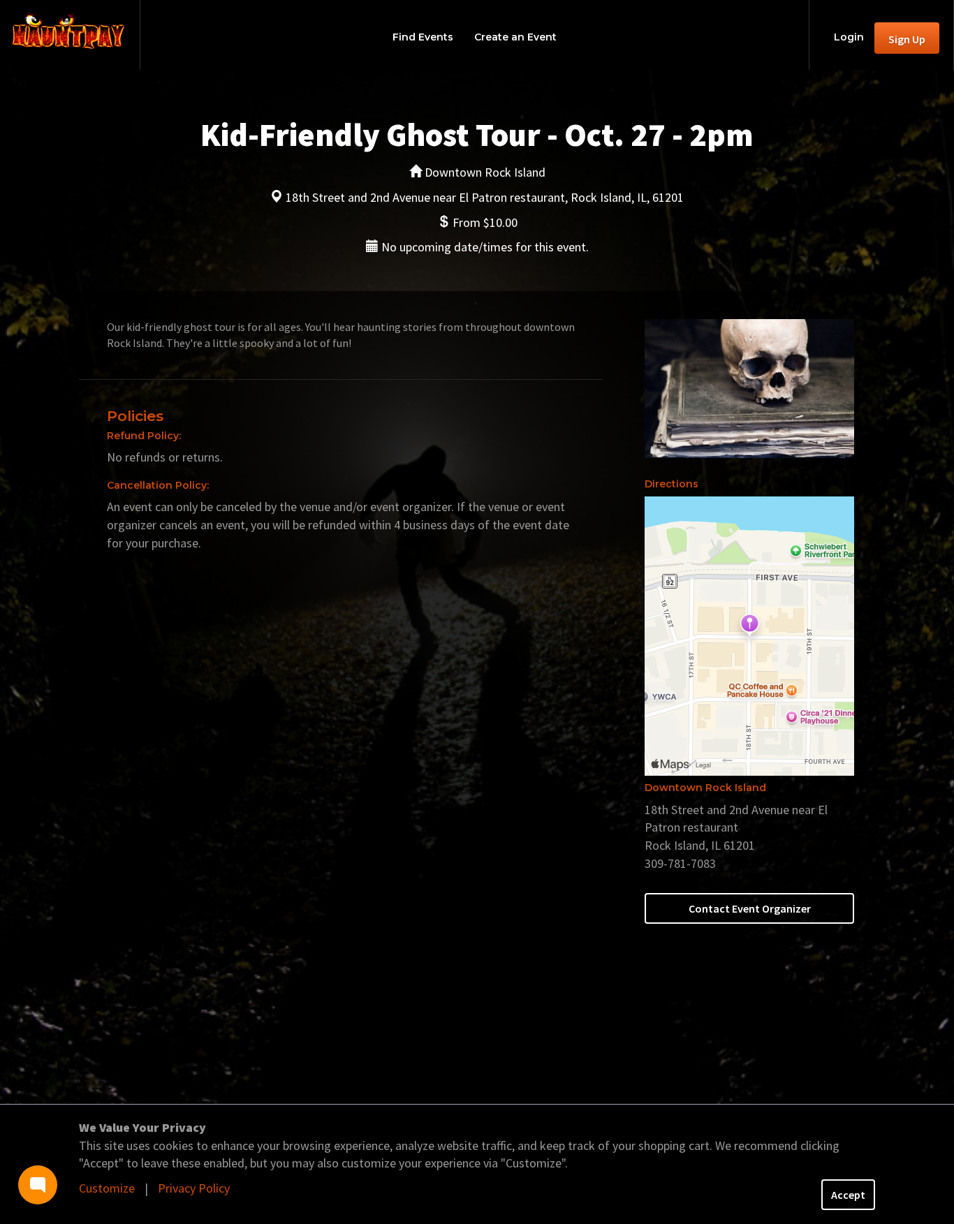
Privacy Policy (194, 1188)
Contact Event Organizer (750, 908)
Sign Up (906, 39)
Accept (848, 1195)
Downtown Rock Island (705, 787)
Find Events (422, 37)
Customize (107, 1188)
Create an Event (515, 37)
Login (849, 37)
